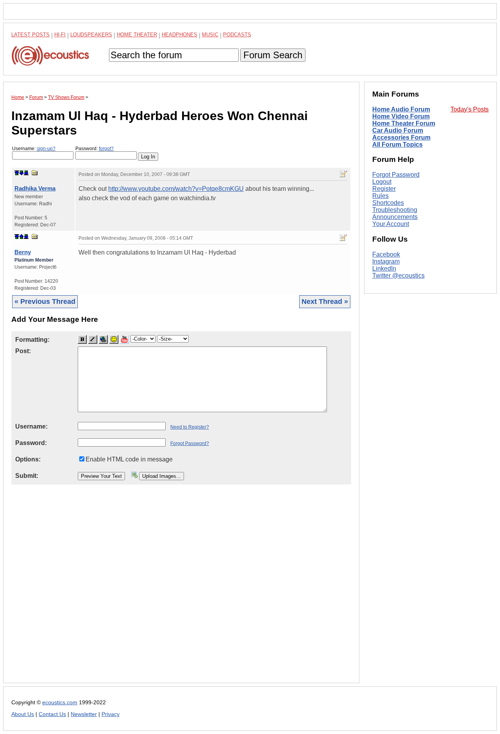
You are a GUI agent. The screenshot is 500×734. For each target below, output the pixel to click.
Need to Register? (189, 427)
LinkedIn (384, 268)
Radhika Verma (34, 188)
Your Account (390, 224)
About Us (22, 714)
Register (384, 188)
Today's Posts (469, 109)
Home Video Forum (401, 116)
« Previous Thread (44, 301)
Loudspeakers (91, 35)
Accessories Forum (401, 137)
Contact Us (52, 714)
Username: (33, 148)
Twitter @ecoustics (398, 275)
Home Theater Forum (403, 123)
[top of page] (16, 172)
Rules (380, 195)
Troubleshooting (394, 209)
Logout (381, 181)
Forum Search (272, 55)
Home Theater (137, 35)
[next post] (21, 172)
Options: (28, 459)
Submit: (26, 475)
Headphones (179, 35)
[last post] (26, 172)
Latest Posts (30, 35)
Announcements (395, 217)
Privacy (111, 714)
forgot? (106, 148)
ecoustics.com (59, 702)
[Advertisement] (181, 590)
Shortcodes (388, 202)
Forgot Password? (189, 443)
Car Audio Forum (397, 130)
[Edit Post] (343, 174)
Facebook (386, 254)
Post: (23, 351)
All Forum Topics (397, 144)
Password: (94, 148)
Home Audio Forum (401, 109)
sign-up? (46, 148)
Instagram (386, 261)
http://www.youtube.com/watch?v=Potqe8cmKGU (176, 188)
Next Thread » (325, 301)
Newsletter (84, 714)
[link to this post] (35, 172)
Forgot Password (396, 174)
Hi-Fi (60, 35)
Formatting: (32, 339)
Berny (22, 252)
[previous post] (21, 236)
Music (210, 35)
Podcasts (237, 35)
